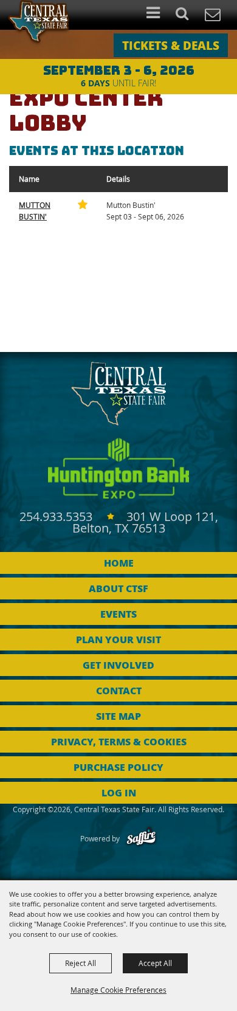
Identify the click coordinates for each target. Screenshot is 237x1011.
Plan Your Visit (118, 639)
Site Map (118, 716)
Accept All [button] (155, 963)
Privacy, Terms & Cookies (119, 741)
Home (119, 563)
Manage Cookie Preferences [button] (118, 990)
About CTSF (118, 588)
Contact (119, 690)
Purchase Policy (118, 767)
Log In (118, 792)
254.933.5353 (57, 516)
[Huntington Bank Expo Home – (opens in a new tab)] (118, 468)
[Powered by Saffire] (141, 838)
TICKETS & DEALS (170, 44)
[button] (189, 15)
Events (118, 614)
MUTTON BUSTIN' (34, 210)
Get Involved (118, 665)
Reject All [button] (80, 963)
